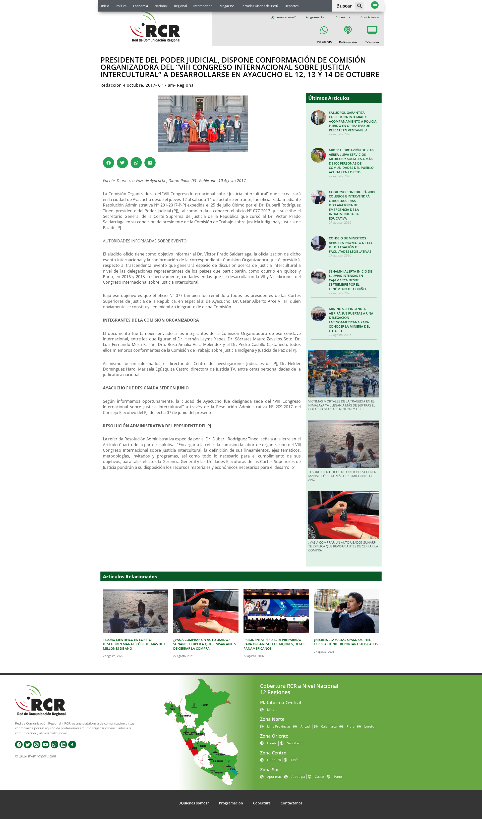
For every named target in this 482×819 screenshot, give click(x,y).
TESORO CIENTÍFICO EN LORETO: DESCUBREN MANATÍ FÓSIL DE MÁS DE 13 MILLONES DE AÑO (342, 476)
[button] (359, 6)
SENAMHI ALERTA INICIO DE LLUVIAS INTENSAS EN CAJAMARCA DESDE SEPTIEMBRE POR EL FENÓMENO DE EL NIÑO (350, 280)
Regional (180, 6)
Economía (140, 6)
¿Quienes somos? (283, 17)
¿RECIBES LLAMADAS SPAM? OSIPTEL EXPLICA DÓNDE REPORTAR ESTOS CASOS (346, 641)
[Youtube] (45, 744)
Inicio (105, 6)
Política (121, 6)
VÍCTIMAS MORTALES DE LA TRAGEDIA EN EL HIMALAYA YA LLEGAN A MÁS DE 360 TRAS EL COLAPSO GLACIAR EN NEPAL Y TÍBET (341, 405)
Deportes (291, 6)
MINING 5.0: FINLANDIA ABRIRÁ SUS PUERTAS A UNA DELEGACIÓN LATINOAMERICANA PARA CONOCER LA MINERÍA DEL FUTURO (351, 319)
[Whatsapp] (54, 744)
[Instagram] (36, 744)
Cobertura (343, 17)
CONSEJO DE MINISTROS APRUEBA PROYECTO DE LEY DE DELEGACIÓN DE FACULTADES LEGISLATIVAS (351, 245)
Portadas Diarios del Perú (259, 6)
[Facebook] (19, 744)
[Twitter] (27, 744)
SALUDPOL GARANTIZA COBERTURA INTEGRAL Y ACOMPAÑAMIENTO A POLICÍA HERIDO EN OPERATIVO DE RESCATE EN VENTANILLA (353, 121)
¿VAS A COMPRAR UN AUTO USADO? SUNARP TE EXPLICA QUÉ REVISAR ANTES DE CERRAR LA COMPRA (343, 546)
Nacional (160, 6)
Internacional (203, 6)
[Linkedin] (63, 744)
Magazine (227, 6)
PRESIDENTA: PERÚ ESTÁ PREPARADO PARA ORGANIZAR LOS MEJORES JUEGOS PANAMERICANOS (274, 644)
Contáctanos (369, 17)
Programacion (316, 17)
